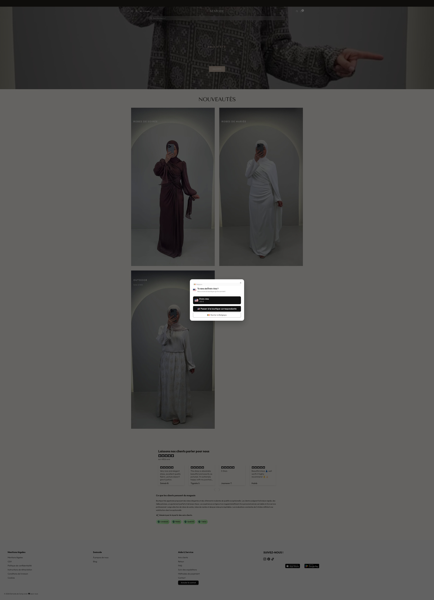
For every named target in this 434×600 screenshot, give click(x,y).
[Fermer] (240, 283)
